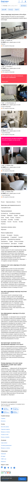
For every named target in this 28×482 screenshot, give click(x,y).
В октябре (10, 219)
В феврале (9, 215)
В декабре (3, 221)
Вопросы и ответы (5, 432)
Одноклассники (11, 467)
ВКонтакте (5, 467)
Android (14, 409)
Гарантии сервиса (5, 429)
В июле (12, 217)
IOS (5, 409)
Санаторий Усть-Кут (6, 207)
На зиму (21, 221)
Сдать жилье (4, 443)
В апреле (21, 215)
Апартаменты (4, 241)
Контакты (3, 421)
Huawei (5, 412)
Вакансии (3, 461)
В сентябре (4, 219)
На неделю (9, 235)
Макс (2, 467)
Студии (11, 241)
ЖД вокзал (3, 229)
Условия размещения (6, 445)
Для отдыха (14, 243)
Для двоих (3, 239)
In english (20, 243)
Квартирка (5, 2)
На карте (3, 235)
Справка (3, 418)
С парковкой (13, 237)
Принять (22, 479)
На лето (9, 221)
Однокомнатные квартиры (14, 239)
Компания (3, 453)
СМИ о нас (3, 459)
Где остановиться (5, 243)
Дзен (14, 467)
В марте (16, 215)
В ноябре (16, 219)
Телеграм (8, 467)
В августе (18, 217)
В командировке (5, 237)
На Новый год (4, 213)
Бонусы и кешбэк (5, 437)
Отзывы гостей (4, 434)
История (3, 456)
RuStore (14, 412)
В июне (7, 217)
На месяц (16, 235)
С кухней (20, 237)
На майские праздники (14, 213)
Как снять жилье (5, 426)
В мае (2, 217)
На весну (3, 223)
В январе (3, 215)
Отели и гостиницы (18, 241)
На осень (15, 221)
